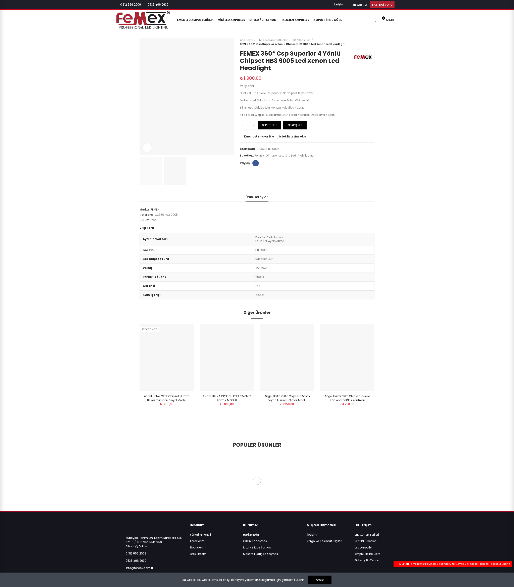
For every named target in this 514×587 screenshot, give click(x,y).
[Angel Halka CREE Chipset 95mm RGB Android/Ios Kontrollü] (347, 357)
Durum (144, 220)
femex (259, 156)
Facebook (255, 163)
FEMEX (155, 210)
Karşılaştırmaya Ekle (259, 136)
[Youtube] (325, 4)
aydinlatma (306, 156)
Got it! (320, 580)
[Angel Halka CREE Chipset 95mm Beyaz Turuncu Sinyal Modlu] (287, 357)
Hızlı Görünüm (184, 347)
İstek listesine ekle (292, 136)
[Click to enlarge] (147, 147)
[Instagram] (318, 4)
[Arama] (368, 20)
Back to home (366, 42)
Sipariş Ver (295, 125)
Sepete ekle (269, 125)
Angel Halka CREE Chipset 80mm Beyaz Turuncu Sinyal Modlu (167, 398)
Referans (146, 215)
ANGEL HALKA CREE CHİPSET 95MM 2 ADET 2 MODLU (227, 398)
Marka (144, 210)
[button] (338, 4)
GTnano (271, 156)
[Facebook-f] (312, 4)
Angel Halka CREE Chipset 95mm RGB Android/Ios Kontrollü (347, 398)
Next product (371, 42)
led (280, 156)
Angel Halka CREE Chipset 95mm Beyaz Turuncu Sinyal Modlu (287, 398)
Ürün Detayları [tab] (257, 197)
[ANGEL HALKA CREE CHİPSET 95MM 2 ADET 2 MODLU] (227, 357)
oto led (290, 156)
